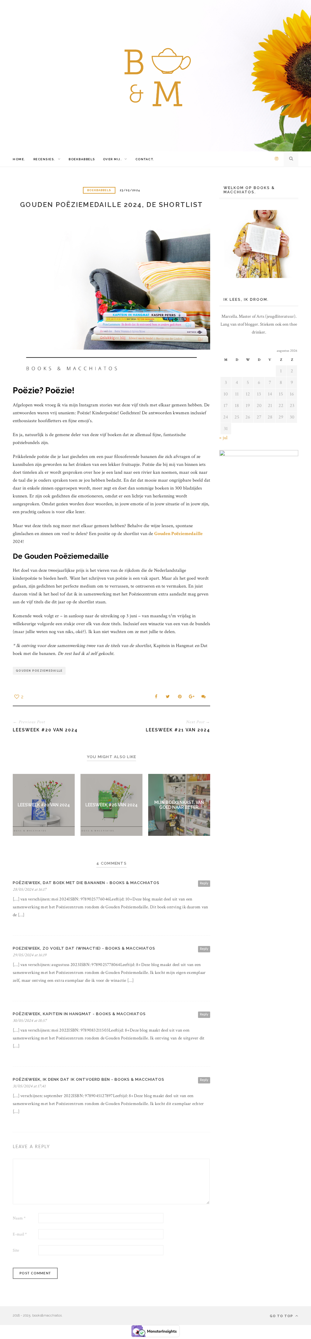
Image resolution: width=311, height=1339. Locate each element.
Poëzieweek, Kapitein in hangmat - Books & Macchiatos (79, 1014)
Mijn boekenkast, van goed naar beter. (179, 805)
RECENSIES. (44, 159)
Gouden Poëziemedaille (178, 534)
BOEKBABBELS (82, 159)
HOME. (19, 159)
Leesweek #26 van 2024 (111, 804)
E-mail (20, 1234)
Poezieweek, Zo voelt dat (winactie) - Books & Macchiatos (84, 948)
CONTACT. (144, 159)
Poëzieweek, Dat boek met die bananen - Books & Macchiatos (86, 882)
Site (16, 1250)
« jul (223, 438)
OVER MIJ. (112, 159)
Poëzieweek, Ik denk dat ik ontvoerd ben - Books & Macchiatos (88, 1079)
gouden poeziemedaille (39, 670)
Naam (19, 1218)
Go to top (282, 1316)
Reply (204, 883)
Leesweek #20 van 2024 (44, 804)
